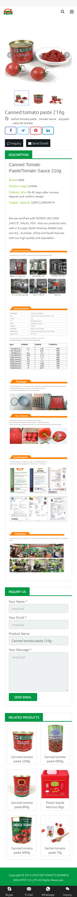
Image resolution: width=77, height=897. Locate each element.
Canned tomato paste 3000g (22, 850)
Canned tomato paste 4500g (55, 759)
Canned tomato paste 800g (22, 804)
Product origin (18, 186)
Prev (10, 55)
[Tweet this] (23, 130)
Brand (13, 180)
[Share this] (10, 130)
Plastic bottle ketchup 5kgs (55, 804)
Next (66, 55)
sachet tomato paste (24, 119)
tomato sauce (47, 119)
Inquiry (15, 143)
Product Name (19, 633)
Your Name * (18, 601)
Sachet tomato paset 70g (55, 850)
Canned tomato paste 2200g (22, 759)
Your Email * (18, 617)
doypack (64, 119)
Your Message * (20, 649)
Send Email (39, 143)
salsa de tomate (23, 123)
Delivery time (18, 192)
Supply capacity (20, 202)
